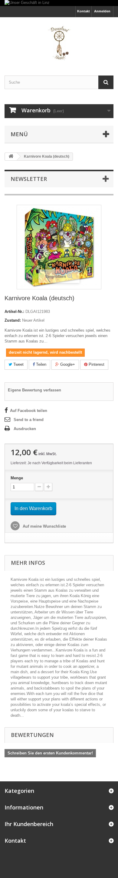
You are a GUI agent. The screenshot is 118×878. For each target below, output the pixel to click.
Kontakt (83, 11)
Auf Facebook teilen (28, 410)
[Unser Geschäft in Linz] (59, 3)
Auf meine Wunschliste (43, 526)
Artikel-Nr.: (14, 311)
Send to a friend (29, 419)
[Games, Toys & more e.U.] (59, 41)
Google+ (67, 364)
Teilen (40, 364)
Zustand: (13, 320)
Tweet (18, 364)
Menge (17, 478)
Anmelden (102, 11)
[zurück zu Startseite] (11, 156)
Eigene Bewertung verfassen (34, 390)
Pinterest (95, 364)
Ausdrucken (25, 428)
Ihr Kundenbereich (29, 824)
